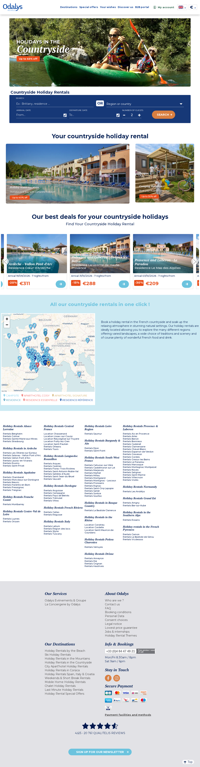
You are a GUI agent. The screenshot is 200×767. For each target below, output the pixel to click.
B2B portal (142, 7)
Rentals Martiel (93, 473)
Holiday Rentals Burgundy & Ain (103, 442)
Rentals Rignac (93, 486)
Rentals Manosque (133, 464)
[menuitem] (72, 600)
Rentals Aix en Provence (136, 434)
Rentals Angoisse (53, 490)
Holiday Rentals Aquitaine (19, 472)
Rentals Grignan (93, 563)
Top (190, 762)
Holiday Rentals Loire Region (98, 428)
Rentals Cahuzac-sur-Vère (99, 465)
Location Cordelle (94, 527)
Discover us (125, 7)
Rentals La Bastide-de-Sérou (138, 537)
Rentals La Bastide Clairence (100, 510)
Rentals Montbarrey (13, 504)
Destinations (68, 7)
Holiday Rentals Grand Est (139, 498)
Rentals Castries (52, 466)
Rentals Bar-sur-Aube (134, 505)
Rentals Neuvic (11, 482)
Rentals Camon (131, 534)
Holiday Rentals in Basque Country (101, 504)
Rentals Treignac (12, 490)
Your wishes (108, 7)
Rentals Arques (52, 463)
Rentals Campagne (54, 493)
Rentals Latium (52, 526)
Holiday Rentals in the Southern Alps (137, 514)
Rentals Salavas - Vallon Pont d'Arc (22, 455)
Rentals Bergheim (12, 434)
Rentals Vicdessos (133, 539)
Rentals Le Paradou (133, 462)
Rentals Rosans (131, 520)
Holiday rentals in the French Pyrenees (141, 528)
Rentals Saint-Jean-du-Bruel (59, 476)
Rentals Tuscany (53, 534)
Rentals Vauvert (52, 479)
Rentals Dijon (92, 448)
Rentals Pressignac (13, 487)
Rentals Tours (51, 449)
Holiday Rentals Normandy (140, 486)
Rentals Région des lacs (57, 529)
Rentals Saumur (93, 434)
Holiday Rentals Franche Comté (18, 498)
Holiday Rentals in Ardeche (20, 448)
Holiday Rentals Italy (57, 521)
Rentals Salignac (132, 472)
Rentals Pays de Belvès (56, 495)
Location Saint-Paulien (56, 444)
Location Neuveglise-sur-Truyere (61, 439)
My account (166, 7)
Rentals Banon (131, 439)
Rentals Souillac (93, 496)
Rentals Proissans (94, 483)
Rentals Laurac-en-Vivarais (17, 460)
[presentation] (5, 261)
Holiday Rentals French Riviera (63, 507)
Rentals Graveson (132, 454)
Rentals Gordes (131, 457)
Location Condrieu (94, 525)
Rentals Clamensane (134, 446)
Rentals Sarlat (92, 491)
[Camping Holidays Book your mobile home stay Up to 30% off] (164, 173)
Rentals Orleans (52, 446)
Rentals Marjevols (94, 470)
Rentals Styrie (51, 531)
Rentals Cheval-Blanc (134, 449)
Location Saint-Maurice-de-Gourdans (99, 531)
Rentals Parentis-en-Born (16, 485)
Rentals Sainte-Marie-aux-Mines (20, 439)
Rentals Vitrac (51, 500)
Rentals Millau (92, 475)
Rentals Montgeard (95, 478)
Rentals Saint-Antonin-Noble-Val (61, 471)
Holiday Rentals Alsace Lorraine (17, 428)
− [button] (7, 324)
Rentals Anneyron (94, 558)
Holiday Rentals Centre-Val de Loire (22, 513)
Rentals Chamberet (13, 477)
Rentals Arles (130, 436)
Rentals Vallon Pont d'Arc (16, 458)
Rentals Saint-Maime (134, 475)
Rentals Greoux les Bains (136, 459)
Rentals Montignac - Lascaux (100, 480)
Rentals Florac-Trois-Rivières (59, 468)
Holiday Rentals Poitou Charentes (99, 541)
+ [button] (7, 319)
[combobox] (145, 104)
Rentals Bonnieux (132, 441)
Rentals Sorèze (93, 493)
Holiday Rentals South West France (102, 459)
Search (163, 114)
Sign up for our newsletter (100, 752)
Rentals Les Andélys (134, 491)
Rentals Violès (130, 480)
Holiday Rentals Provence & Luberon (140, 428)
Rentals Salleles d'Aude (57, 474)
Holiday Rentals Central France (59, 428)
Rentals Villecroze (133, 477)
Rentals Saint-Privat (13, 466)
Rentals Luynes (11, 519)
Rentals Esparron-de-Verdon (138, 451)
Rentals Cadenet (132, 444)
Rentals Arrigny (131, 503)
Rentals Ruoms (11, 463)
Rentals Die (91, 561)
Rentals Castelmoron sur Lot (100, 467)
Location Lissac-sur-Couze (58, 436)
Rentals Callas (51, 512)
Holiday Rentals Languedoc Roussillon (61, 457)
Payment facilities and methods (128, 714)
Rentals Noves (130, 470)
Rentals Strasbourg (13, 441)
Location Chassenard (55, 434)
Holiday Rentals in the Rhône (98, 519)
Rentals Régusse (53, 514)
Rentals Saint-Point (95, 451)
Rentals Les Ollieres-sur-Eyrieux (20, 453)
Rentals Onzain (11, 521)
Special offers (88, 7)
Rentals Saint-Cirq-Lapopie (99, 488)
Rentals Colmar (11, 436)
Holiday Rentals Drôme (99, 553)
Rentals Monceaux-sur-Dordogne (21, 480)
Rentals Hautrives (94, 566)
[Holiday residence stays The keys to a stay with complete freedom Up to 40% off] (67, 173)
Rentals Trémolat (53, 498)
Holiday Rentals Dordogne (60, 485)
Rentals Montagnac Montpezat (139, 467)
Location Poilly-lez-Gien (57, 441)
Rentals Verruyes (94, 547)
